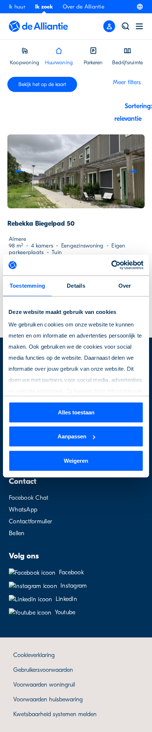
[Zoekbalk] (125, 26)
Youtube (65, 612)
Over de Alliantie (83, 6)
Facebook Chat (28, 498)
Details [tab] (76, 285)
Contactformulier (30, 521)
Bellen (17, 533)
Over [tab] (124, 285)
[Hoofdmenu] (139, 26)
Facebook (71, 572)
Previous (19, 171)
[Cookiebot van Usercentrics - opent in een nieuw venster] (111, 265)
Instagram (74, 585)
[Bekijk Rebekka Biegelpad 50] (76, 171)
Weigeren (76, 460)
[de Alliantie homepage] (38, 26)
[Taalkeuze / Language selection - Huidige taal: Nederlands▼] (140, 6)
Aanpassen (72, 436)
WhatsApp (23, 509)
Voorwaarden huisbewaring (48, 699)
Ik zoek (44, 6)
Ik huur (17, 6)
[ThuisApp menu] (109, 26)
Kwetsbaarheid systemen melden (55, 714)
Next (133, 171)
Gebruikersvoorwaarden (43, 670)
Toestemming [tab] (27, 285)
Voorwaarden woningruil (44, 684)
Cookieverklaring (34, 655)
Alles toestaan (76, 412)
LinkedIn (66, 599)
